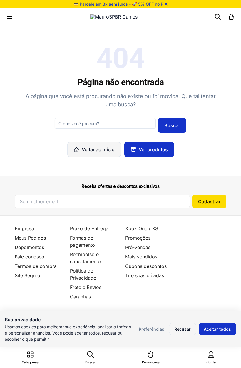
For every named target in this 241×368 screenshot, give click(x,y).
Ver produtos (153, 149)
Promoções (137, 238)
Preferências (151, 329)
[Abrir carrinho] (231, 17)
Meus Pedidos (30, 238)
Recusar (182, 329)
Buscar (172, 125)
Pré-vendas (137, 247)
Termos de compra (36, 266)
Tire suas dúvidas (144, 275)
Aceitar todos (217, 329)
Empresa (24, 228)
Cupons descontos (146, 266)
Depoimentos (29, 247)
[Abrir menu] (10, 17)
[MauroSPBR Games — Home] (114, 16)
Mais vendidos (141, 257)
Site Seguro (27, 275)
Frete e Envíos (85, 287)
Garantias (80, 297)
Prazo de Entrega (89, 228)
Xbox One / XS (141, 228)
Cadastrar (209, 201)
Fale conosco (29, 257)
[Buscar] (218, 17)
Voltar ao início (98, 149)
